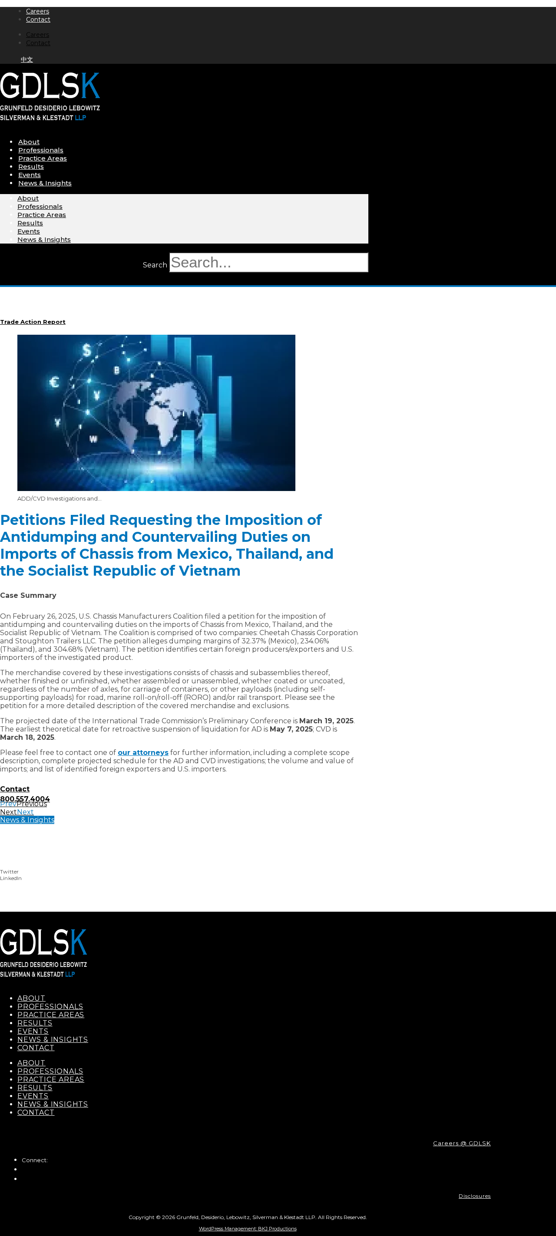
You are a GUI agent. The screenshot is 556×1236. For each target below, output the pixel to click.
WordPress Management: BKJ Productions (248, 1229)
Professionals (40, 150)
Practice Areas (42, 158)
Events (29, 175)
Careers (37, 11)
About (29, 142)
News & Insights (45, 183)
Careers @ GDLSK (462, 1143)
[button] (239, 871)
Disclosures (475, 1196)
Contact (38, 19)
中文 (27, 59)
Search (155, 265)
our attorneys (143, 752)
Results (31, 166)
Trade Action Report (33, 321)
